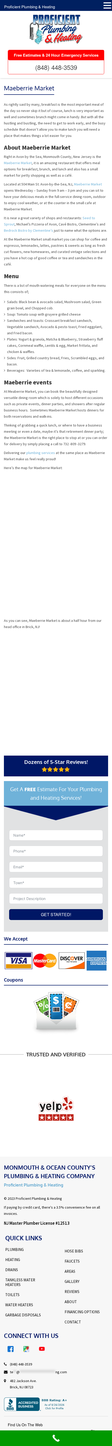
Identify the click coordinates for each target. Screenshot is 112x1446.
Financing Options (82, 1312)
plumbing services (40, 452)
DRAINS (11, 1270)
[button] (107, 5)
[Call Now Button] (56, 1438)
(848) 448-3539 (56, 67)
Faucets (72, 1261)
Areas (70, 1271)
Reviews (72, 1291)
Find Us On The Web (25, 1424)
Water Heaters (19, 1305)
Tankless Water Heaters (20, 1282)
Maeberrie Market (18, 163)
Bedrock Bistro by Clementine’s (28, 230)
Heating (12, 1259)
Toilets (12, 1294)
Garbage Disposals (23, 1315)
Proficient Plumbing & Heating (29, 6)
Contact (73, 1322)
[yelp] (56, 1108)
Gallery (72, 1281)
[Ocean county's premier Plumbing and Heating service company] (56, 29)
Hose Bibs (74, 1251)
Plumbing (14, 1249)
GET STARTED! (56, 914)
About (71, 1302)
